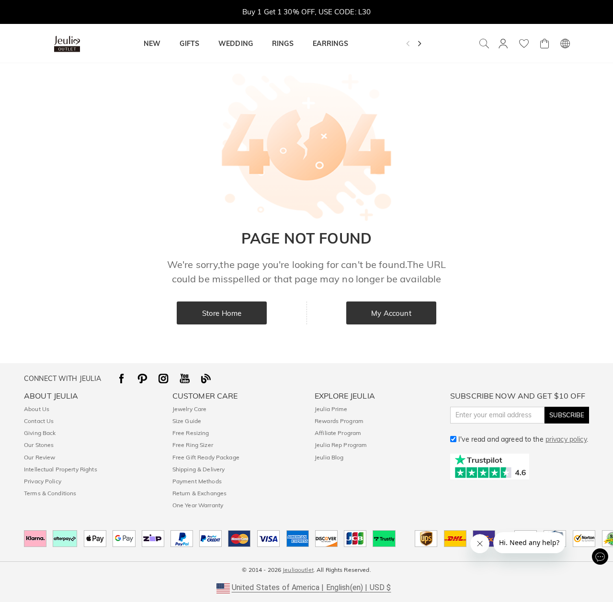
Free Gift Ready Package (205, 457)
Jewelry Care (189, 408)
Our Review (39, 457)
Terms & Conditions (50, 493)
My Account (391, 313)
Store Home (221, 313)
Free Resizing (190, 432)
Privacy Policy (42, 481)
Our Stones (39, 444)
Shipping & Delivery (198, 469)
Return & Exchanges (199, 493)
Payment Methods (197, 481)
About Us (36, 408)
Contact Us (39, 420)
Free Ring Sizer (192, 444)
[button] (307, 587)
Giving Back (40, 432)
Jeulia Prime (331, 408)
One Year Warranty (197, 505)
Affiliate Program (338, 432)
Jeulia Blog (329, 457)
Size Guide (186, 420)
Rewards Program (339, 420)
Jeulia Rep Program (341, 444)
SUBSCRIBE (566, 415)
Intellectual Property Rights (60, 469)
